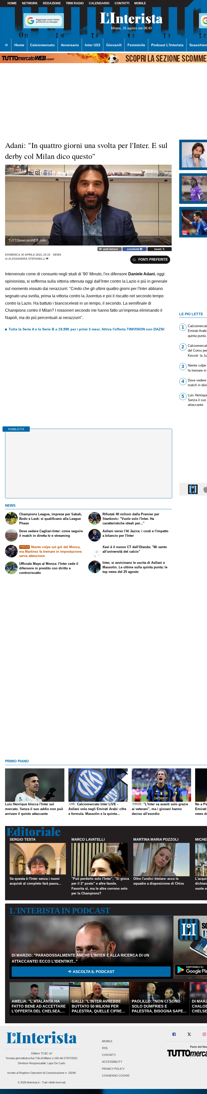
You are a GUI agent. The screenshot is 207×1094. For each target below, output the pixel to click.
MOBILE (140, 3)
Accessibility (112, 1061)
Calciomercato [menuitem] (42, 45)
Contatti (109, 1055)
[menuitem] (6, 45)
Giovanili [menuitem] (114, 45)
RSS (105, 1048)
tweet (158, 249)
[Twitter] (189, 1034)
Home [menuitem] (19, 45)
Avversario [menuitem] (70, 45)
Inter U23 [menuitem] (92, 45)
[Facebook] (174, 1034)
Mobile (107, 1041)
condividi (133, 249)
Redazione (52, 3)
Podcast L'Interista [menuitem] (167, 45)
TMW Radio (75, 3)
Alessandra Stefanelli (26, 258)
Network (30, 3)
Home (12, 3)
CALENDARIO (99, 3)
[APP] (193, 489)
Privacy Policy (113, 1068)
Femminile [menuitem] (136, 45)
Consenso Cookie (116, 1075)
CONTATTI (122, 3)
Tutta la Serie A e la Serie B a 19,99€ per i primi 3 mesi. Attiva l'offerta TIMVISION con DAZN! (87, 329)
